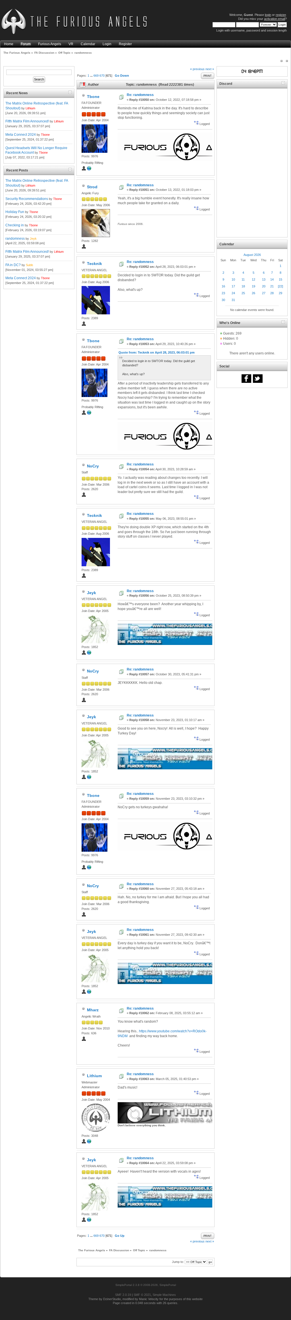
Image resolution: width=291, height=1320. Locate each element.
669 (96, 75)
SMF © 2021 (142, 1294)
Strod (92, 187)
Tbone (45, 134)
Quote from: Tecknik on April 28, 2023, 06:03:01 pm (157, 352)
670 (102, 75)
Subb (29, 265)
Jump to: (178, 1261)
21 (272, 286)
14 (272, 279)
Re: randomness (140, 95)
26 (253, 293)
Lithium (30, 108)
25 (243, 293)
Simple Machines (164, 1294)
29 (280, 293)
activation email (274, 18)
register (281, 14)
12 (253, 279)
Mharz (93, 1010)
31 (233, 300)
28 (272, 293)
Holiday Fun (14, 212)
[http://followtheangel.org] (89, 1142)
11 (243, 279)
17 (233, 286)
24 (233, 293)
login (268, 14)
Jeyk (33, 238)
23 (223, 293)
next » (209, 69)
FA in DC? (13, 265)
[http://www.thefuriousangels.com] (89, 169)
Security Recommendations (26, 199)
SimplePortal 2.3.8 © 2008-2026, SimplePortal (145, 1284)
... (91, 75)
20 (263, 286)
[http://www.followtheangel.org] (89, 653)
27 (263, 293)
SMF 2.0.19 (123, 1294)
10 (233, 279)
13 (263, 279)
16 (223, 286)
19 (253, 286)
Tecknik (94, 263)
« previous (197, 69)
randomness (15, 239)
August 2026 (252, 254)
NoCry (93, 466)
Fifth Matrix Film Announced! (27, 121)
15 (280, 279)
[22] (280, 286)
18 (243, 286)
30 (223, 300)
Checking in (14, 225)
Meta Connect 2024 (20, 135)
